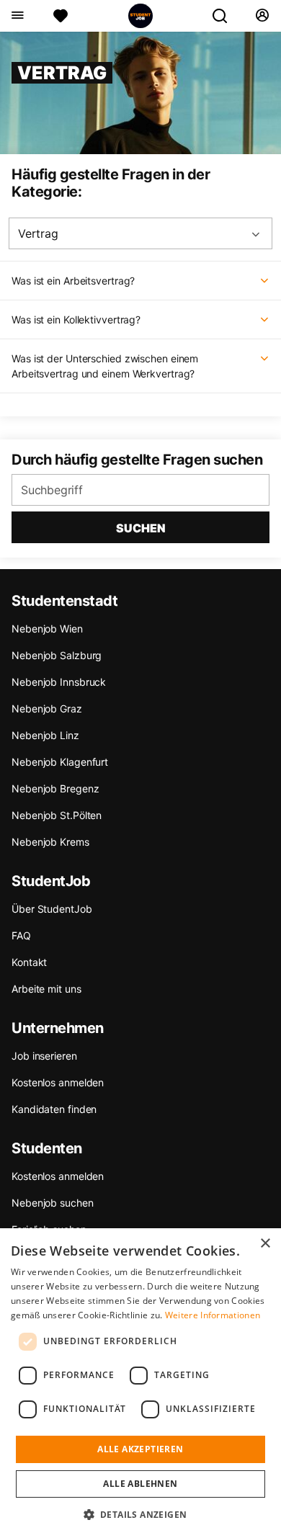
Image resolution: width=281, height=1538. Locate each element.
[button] (140, 1514)
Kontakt (29, 962)
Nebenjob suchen (53, 1203)
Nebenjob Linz (45, 735)
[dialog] (140, 1383)
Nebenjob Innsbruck (59, 682)
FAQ (21, 935)
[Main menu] (17, 16)
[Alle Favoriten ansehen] (60, 16)
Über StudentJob (52, 909)
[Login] (262, 16)
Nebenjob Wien (47, 628)
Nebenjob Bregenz (55, 788)
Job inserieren (44, 1056)
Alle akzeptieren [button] (140, 1449)
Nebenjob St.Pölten (57, 815)
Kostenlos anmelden (58, 1082)
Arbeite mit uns (46, 989)
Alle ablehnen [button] (140, 1483)
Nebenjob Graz (47, 708)
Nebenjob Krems (50, 842)
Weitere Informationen (212, 1315)
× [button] (264, 1243)
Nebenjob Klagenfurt (60, 762)
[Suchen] (225, 16)
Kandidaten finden (54, 1109)
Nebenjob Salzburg (57, 655)
